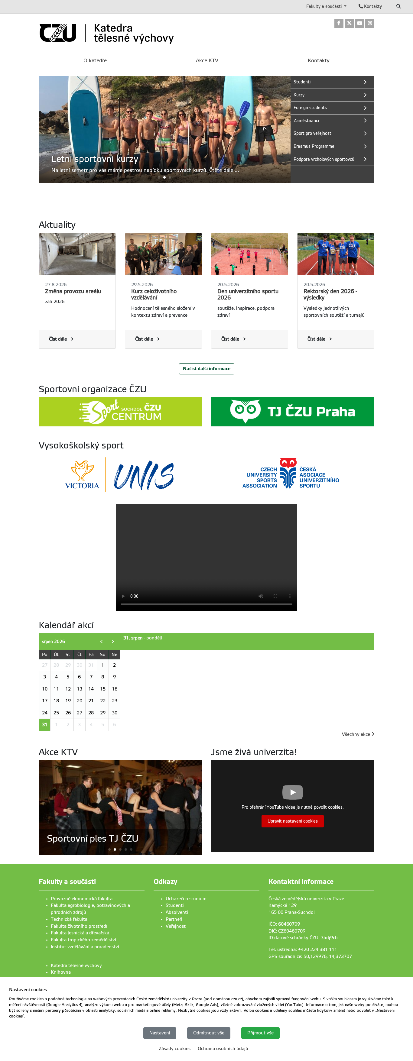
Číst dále (58, 339)
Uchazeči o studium (186, 898)
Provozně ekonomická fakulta (81, 898)
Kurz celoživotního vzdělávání (154, 294)
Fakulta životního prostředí (79, 926)
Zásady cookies (174, 1048)
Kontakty (372, 6)
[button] (165, 177)
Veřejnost (176, 926)
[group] (165, 129)
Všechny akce (356, 734)
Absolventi (177, 912)
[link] (338, 23)
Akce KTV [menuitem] (207, 60)
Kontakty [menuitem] (319, 60)
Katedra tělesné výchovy (76, 965)
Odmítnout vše (208, 1032)
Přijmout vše (260, 1032)
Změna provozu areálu (73, 291)
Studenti (175, 905)
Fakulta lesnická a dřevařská (80, 932)
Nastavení (159, 1032)
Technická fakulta (69, 919)
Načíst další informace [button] (206, 368)
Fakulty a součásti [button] (324, 6)
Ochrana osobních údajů (223, 1048)
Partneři (174, 919)
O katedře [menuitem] (95, 60)
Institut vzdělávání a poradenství (85, 946)
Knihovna (61, 972)
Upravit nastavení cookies (293, 821)
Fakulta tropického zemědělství (83, 939)
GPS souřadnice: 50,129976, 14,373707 (310, 956)
